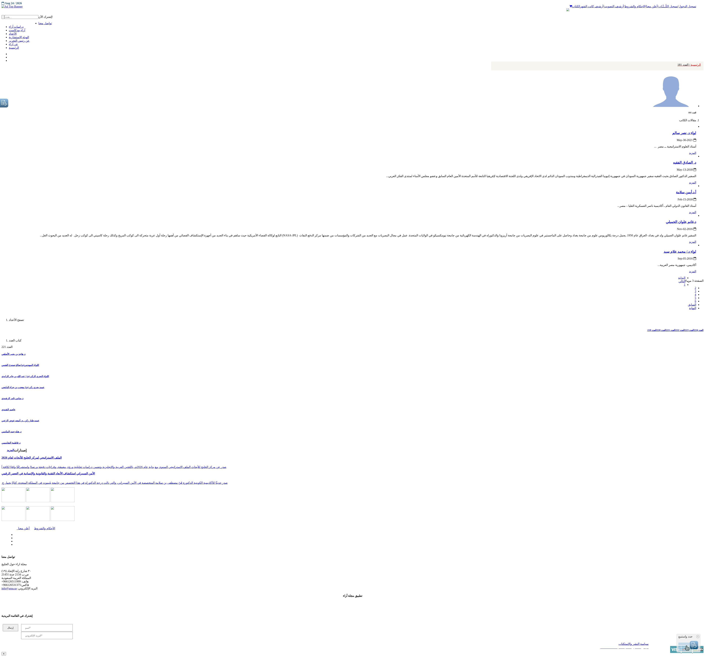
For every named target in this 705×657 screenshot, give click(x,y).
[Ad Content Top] (352, 6)
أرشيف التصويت (614, 6)
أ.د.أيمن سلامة (686, 192)
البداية (681, 277)
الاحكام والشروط (634, 6)
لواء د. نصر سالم (684, 133)
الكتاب (576, 6)
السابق (692, 304)
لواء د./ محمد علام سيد (680, 251)
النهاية (692, 308)
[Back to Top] (3, 654)
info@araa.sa (9, 588)
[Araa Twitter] (9, 56)
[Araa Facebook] (13, 533)
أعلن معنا (651, 6)
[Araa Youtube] (9, 59)
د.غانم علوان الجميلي (681, 222)
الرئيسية (689, 64)
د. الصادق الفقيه (684, 162)
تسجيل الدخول (687, 6)
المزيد (692, 152)
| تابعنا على (193, 544)
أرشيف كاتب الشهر (591, 6)
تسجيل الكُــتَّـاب (668, 6)
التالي (682, 281)
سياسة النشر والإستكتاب (633, 643)
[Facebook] (9, 53)
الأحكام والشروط (44, 528)
